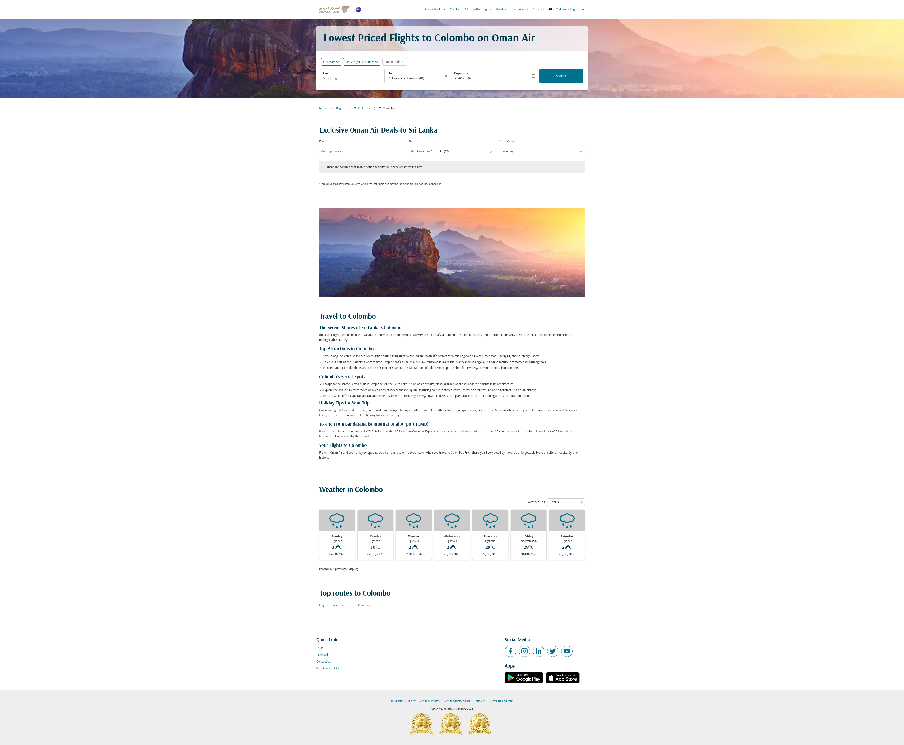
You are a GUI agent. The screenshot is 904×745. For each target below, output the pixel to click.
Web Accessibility (327, 668)
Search (561, 76)
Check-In (455, 9)
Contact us (323, 662)
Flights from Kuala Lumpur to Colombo (344, 605)
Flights (340, 108)
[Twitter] (552, 651)
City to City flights (430, 701)
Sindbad (538, 9)
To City (412, 701)
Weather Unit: (537, 502)
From (326, 73)
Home (323, 108)
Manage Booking (479, 9)
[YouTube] (567, 651)
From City (479, 701)
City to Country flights (457, 701)
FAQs (319, 648)
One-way (329, 62)
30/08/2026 (462, 78)
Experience (520, 9)
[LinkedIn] (538, 651)
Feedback (322, 655)
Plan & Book (436, 9)
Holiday (501, 9)
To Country (397, 701)
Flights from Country (501, 701)
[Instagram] (524, 651)
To (390, 73)
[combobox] (353, 78)
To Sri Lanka (362, 108)
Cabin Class (506, 141)
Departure (461, 73)
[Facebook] (510, 651)
